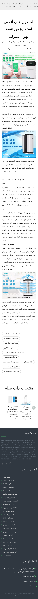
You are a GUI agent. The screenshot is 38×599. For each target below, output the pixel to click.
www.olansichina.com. (29, 586)
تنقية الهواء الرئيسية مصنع (11, 362)
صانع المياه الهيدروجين (9, 528)
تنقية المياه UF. (7, 545)
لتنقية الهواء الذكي (8, 480)
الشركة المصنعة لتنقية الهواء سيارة (13, 352)
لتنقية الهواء (28, 106)
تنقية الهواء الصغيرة (8, 504)
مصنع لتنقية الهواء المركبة (10, 338)
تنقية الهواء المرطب (9, 497)
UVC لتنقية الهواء (8, 518)
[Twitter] (7, 463)
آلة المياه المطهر (8, 535)
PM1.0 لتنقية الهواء (8, 484)
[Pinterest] (10, 463)
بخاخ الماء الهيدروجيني (9, 525)
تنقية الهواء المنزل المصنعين (11, 366)
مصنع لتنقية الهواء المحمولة (11, 371)
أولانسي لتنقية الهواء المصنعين (16, 306)
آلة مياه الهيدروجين (8, 521)
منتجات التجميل (7, 555)
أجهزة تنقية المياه (8, 538)
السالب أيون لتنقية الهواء (10, 501)
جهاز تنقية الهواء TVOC (10, 508)
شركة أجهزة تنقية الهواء (10, 357)
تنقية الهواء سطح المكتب (10, 494)
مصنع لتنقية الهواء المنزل (10, 343)
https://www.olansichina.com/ (17, 49)
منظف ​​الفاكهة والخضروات (10, 549)
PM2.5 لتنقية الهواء (8, 487)
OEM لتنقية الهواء (27, 362)
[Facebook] (3, 463)
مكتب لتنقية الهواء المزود (10, 333)
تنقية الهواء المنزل (20, 233)
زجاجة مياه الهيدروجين (9, 532)
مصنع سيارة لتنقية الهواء (10, 348)
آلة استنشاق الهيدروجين (10, 552)
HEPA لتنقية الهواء (8, 511)
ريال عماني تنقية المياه (9, 542)
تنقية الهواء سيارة (8, 490)
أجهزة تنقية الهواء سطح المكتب (25, 161)
